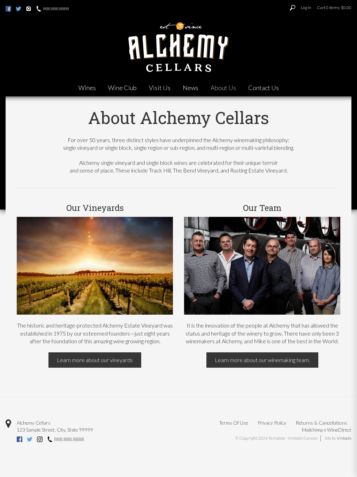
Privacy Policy (272, 423)
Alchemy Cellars (34, 423)
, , (55, 430)
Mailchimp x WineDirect (326, 430)
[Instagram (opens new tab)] (28, 9)
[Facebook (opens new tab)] (8, 9)
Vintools (344, 438)
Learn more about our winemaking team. (262, 360)
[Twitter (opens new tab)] (18, 9)
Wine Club (122, 87)
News (190, 87)
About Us (223, 87)
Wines (87, 87)
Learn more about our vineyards (95, 360)
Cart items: (334, 7)
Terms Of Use (233, 423)
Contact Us (263, 87)
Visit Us (159, 87)
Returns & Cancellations (321, 423)
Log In (306, 7)
